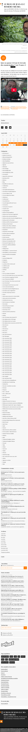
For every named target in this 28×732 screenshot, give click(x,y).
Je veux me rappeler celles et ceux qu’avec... (11, 608)
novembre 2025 (4, 550)
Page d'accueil (24, 47)
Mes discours (5, 325)
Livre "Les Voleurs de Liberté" (9, 273)
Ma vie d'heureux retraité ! (8, 305)
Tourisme (5, 448)
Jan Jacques (4, 472)
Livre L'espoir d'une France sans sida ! (10, 284)
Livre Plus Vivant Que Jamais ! (9, 292)
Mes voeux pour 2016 (7, 357)
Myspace (4, 389)
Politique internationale (8, 416)
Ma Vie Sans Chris (6, 309)
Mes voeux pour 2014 (7, 353)
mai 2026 (3, 539)
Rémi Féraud (5, 422)
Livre (4, 271)
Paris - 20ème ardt (6, 393)
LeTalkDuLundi (6, 267)
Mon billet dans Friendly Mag (9, 382)
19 (13, 143)
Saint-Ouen (5, 424)
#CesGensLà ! (6, 153)
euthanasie (12, 662)
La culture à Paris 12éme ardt (9, 264)
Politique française (5, 108)
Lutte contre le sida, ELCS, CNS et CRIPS (11, 296)
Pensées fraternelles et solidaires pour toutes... (12, 581)
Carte (2, 557)
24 (6, 144)
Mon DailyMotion (4, 682)
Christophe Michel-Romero (8, 189)
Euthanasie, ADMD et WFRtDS (9, 244)
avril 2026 (3, 541)
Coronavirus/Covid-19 (7, 206)
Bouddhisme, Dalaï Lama (8, 183)
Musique (4, 387)
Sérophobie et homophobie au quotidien (9, 678)
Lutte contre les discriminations (9, 298)
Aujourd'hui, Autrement (8, 176)
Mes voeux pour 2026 (7, 374)
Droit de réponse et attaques (9, 233)
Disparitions (5, 229)
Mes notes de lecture (7, 334)
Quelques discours (5, 680)
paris (5, 109)
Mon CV (3, 672)
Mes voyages (5, 376)
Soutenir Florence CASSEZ (8, 433)
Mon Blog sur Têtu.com (6, 693)
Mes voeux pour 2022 (7, 366)
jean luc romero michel (14, 659)
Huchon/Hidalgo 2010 (7, 258)
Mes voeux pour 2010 (7, 345)
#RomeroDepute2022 (7, 157)
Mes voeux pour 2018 (7, 361)
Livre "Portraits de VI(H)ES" (8, 279)
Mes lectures (5, 328)
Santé (4, 426)
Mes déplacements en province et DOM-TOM (12, 323)
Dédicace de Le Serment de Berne (10, 216)
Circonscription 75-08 (7, 193)
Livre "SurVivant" (6, 283)
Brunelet (3, 484)
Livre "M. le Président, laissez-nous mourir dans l (13, 275)
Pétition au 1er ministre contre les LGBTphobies (13, 403)
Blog (4, 182)
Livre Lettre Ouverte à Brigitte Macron (11, 288)
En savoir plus (17, 730)
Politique (23, 656)
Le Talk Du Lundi (6, 265)
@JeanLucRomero (5, 122)
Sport (4, 437)
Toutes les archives (5, 552)
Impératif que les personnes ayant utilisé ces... (12, 590)
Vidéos (4, 458)
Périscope (5, 399)
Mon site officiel (4, 671)
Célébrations (5, 185)
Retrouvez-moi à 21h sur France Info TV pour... (12, 604)
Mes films (5, 326)
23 (3, 144)
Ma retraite (5, 304)
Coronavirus (5, 204)
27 (17, 144)
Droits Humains (6, 237)
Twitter (4, 450)
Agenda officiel (4, 669)
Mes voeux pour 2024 (7, 370)
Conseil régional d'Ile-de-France (9, 203)
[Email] (10, 127)
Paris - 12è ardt (6, 391)
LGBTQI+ (5, 269)
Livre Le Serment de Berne (8, 286)
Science (4, 427)
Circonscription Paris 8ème (8, 195)
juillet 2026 (3, 535)
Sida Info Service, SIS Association (9, 429)
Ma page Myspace (5, 683)
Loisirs (4, 294)
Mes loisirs (5, 332)
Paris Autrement (23, 107)
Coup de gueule (4, 107)
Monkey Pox (5, 384)
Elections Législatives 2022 (8, 239)
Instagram (5, 260)
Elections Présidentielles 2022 (9, 241)
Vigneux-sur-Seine (6, 460)
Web (4, 464)
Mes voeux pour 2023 (7, 368)
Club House (5, 197)
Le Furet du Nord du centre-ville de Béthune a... (12, 619)
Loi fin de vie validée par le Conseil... (16, 484)
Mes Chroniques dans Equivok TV (10, 317)
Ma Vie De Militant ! (7, 307)
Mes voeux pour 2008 (7, 342)
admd (3, 659)
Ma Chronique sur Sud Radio (9, 302)
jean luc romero (5, 662)
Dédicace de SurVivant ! (8, 223)
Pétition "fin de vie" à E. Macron (9, 401)
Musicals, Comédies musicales (9, 386)
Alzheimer (5, 166)
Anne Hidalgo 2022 (7, 170)
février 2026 (3, 544)
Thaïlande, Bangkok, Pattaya (9, 441)
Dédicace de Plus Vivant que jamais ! (10, 222)
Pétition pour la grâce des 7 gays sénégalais (12, 405)
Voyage (4, 462)
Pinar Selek (5, 410)
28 (21, 144)
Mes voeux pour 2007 (7, 340)
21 (21, 143)
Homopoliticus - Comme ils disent (10, 250)
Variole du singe (6, 454)
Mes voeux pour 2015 (7, 355)
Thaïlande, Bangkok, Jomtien (9, 439)
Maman (4, 313)
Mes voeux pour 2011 (7, 347)
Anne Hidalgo (5, 168)
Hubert (4, 256)
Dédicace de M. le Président (8, 220)
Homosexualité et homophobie (9, 254)
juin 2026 (3, 537)
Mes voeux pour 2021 (7, 365)
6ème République (6, 161)
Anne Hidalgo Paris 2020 (21, 106)
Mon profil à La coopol (5, 694)
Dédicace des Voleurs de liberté (9, 225)
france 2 (8, 109)
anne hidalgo (16, 108)
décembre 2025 (4, 548)
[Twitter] (6, 127)
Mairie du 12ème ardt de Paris (9, 311)
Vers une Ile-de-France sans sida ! (10, 456)
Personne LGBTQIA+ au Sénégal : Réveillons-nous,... (14, 599)
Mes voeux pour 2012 (7, 349)
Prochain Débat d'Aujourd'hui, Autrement (11, 420)
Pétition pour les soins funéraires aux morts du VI (13, 406)
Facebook (5, 246)
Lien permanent (5, 106)
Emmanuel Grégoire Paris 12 (14, 107)
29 (25, 144)
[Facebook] (2, 127)
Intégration (5, 262)
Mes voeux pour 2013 (7, 351)
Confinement (5, 199)
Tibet (4, 445)
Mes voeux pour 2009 (7, 344)
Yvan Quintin (4, 494)
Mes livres (3, 674)
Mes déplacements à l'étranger (9, 319)
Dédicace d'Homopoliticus (8, 212)
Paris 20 (4, 395)
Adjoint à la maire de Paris (8, 162)
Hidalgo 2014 (5, 248)
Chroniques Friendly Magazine (9, 191)
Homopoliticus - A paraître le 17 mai (8, 696)
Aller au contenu (4, 1)
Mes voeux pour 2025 (7, 372)
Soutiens (4, 435)
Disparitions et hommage (8, 231)
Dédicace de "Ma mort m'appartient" (10, 214)
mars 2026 (3, 542)
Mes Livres (5, 330)
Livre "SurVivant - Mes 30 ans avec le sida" (11, 281)
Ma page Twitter (4, 691)
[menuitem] (14, 44)
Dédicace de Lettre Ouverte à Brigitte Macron (12, 218)
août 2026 (3, 533)
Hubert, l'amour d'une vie (6, 676)
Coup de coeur (6, 208)
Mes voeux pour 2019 (7, 363)
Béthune (4, 180)
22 (25, 143)
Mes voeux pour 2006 (7, 338)
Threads (4, 443)
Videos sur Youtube (5, 687)
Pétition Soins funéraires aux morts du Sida (12, 408)
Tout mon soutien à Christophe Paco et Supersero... (14, 594)
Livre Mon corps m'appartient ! (9, 290)
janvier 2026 (3, 546)
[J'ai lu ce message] (26, 728)
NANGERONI (4, 488)
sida (19, 656)
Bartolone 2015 (6, 178)
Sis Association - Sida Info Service (9, 431)
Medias (4, 315)
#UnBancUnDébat (6, 159)
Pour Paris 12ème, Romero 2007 (9, 418)
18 (10, 143)
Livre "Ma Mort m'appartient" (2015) (10, 277)
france (11, 656)
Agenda (4, 164)
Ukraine (4, 452)
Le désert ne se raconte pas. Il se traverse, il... (12, 576)
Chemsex (5, 187)
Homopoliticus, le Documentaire (9, 252)
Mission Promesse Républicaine (9, 380)
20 (17, 143)
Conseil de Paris (6, 201)
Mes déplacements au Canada (9, 321)
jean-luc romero (5, 656)
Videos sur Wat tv (4, 689)
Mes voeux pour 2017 (7, 359)
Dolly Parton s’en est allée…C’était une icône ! (12, 585)
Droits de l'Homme (7, 235)
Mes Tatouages (6, 336)
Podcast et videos (6, 412)
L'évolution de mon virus (8, 300)
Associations (5, 174)
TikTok (4, 447)
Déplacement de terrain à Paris (9, 227)
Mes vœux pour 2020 (7, 378)
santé (15, 656)
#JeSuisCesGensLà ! (7, 155)
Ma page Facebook (5, 685)
